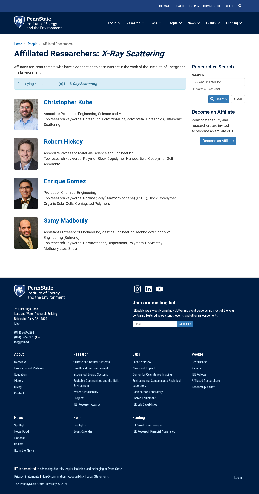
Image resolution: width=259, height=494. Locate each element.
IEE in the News (24, 450)
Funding (232, 23)
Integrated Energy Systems (90, 374)
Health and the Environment (90, 368)
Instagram (137, 289)
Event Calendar (82, 431)
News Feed (21, 431)
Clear (238, 99)
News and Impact (144, 368)
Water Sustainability (85, 392)
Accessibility (76, 476)
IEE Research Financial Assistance (154, 431)
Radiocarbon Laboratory (148, 392)
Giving (18, 387)
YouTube (159, 289)
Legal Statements (97, 476)
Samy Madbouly (66, 220)
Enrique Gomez (65, 181)
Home (18, 44)
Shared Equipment (144, 398)
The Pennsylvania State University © (41, 484)
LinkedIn (148, 289)
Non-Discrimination (54, 476)
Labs (154, 23)
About (112, 23)
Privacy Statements (26, 476)
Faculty (196, 368)
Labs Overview (142, 362)
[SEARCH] (241, 6)
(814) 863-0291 (24, 332)
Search (198, 75)
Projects (79, 398)
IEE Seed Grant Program (148, 425)
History (18, 381)
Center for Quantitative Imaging (152, 374)
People (172, 23)
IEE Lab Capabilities (145, 404)
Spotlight (19, 425)
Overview (20, 362)
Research (133, 23)
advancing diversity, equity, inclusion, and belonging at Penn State (81, 469)
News (192, 23)
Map (17, 323)
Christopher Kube (68, 102)
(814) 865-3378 (24, 337)
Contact (19, 393)
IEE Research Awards (87, 404)
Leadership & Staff (203, 387)
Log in (238, 478)
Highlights (79, 425)
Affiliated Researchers (206, 381)
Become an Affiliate (218, 141)
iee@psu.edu (22, 342)
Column (18, 444)
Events (211, 23)
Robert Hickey (63, 141)
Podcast (19, 438)
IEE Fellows (199, 374)
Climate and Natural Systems (91, 362)
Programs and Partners (29, 368)
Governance (199, 362)
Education (20, 374)
